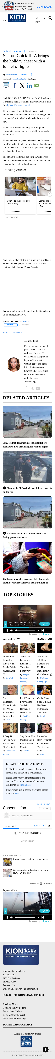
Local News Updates (12, 1011)
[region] (27, 844)
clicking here (25, 785)
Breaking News (10, 1004)
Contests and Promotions (14, 1007)
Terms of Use (9, 985)
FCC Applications (11, 978)
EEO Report (9, 974)
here (16, 793)
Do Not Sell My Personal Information (20, 989)
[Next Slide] (50, 194)
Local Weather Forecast (14, 1015)
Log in (40, 804)
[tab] (11, 826)
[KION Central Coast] (21, 18)
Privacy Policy (9, 981)
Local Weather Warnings (14, 1018)
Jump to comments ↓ (12, 332)
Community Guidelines (13, 971)
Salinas (26, 322)
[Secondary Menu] (7, 18)
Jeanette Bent (11, 74)
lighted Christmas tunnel (18, 105)
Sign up (47, 804)
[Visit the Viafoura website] (46, 883)
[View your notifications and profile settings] (49, 826)
